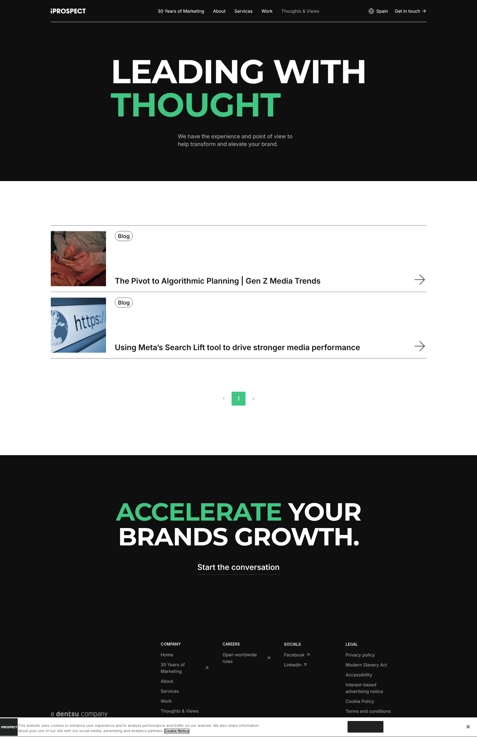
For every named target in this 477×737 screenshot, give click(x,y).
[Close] (468, 727)
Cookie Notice (177, 731)
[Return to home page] (68, 11)
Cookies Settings (365, 726)
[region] (238, 727)
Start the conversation (238, 567)
